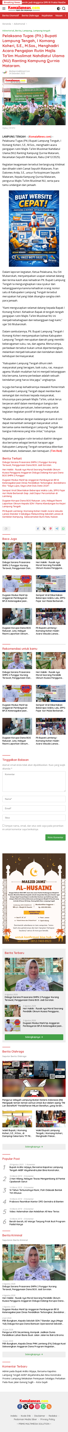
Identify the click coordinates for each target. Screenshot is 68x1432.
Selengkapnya (33, 1037)
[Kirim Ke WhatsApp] (63, 528)
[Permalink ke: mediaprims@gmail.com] (4, 72)
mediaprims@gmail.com (19, 71)
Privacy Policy (47, 1419)
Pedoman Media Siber (25, 1419)
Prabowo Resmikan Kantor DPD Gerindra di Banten (36, 1201)
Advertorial (8, 30)
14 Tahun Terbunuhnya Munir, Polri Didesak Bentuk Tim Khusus (35, 1191)
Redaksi (53, 1415)
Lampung (27, 30)
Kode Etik (26, 1415)
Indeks (14, 1415)
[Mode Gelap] (58, 8)
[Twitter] (25, 1407)
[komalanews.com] (23, 8)
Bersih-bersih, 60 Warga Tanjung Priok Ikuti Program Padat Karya (37, 1223)
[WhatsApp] (43, 1407)
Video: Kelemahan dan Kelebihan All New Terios (34, 1211)
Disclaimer (39, 1415)
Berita (18, 30)
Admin (5, 1371)
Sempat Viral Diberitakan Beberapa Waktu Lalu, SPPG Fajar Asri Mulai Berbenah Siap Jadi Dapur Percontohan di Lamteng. (33, 493)
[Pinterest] (31, 1407)
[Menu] (4, 8)
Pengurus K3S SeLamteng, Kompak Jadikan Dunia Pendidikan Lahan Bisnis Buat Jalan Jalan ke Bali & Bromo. (33, 1334)
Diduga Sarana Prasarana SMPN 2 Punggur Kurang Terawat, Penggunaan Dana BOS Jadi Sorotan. (29, 464)
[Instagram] (37, 1407)
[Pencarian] (64, 8)
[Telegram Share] (57, 528)
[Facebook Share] (38, 528)
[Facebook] (19, 1407)
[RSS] (49, 1407)
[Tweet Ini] (44, 528)
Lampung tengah (41, 30)
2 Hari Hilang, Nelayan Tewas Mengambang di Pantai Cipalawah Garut (37, 1180)
